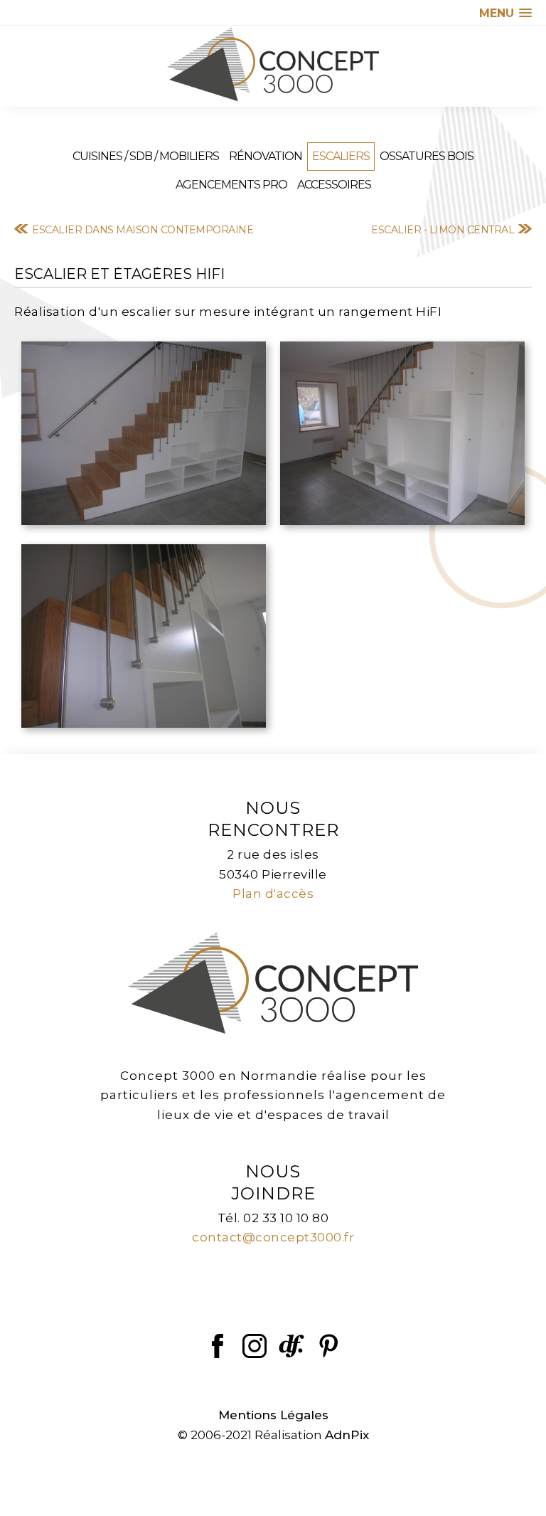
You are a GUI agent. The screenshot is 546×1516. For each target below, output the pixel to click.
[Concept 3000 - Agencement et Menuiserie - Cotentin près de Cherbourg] (273, 64)
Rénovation (265, 156)
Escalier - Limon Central (442, 229)
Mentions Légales (273, 1415)
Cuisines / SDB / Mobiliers (146, 156)
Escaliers (341, 156)
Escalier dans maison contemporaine (142, 229)
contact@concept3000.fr (273, 1237)
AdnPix (347, 1435)
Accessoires (334, 184)
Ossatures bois (426, 156)
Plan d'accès (273, 893)
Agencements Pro (231, 184)
